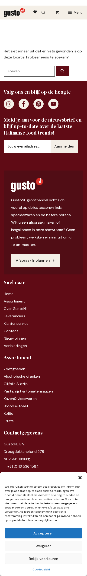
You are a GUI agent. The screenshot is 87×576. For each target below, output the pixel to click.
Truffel (9, 420)
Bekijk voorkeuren (43, 559)
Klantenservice (16, 323)
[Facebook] (24, 104)
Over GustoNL (16, 308)
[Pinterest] (38, 104)
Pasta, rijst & (15, 391)
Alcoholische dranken (22, 376)
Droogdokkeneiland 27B (24, 451)
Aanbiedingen (15, 345)
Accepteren (43, 533)
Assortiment (14, 301)
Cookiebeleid (41, 569)
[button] (80, 477)
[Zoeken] (62, 71)
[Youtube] (53, 104)
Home (8, 293)
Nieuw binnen (15, 338)
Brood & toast (16, 406)
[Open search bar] (44, 12)
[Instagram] (9, 104)
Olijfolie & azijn (16, 383)
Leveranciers (14, 316)
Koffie (8, 413)
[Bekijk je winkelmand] (57, 12)
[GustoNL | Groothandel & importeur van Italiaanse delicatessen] (14, 12)
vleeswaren (27, 398)
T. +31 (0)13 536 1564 (21, 466)
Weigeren (43, 546)
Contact (11, 330)
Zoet (8, 369)
